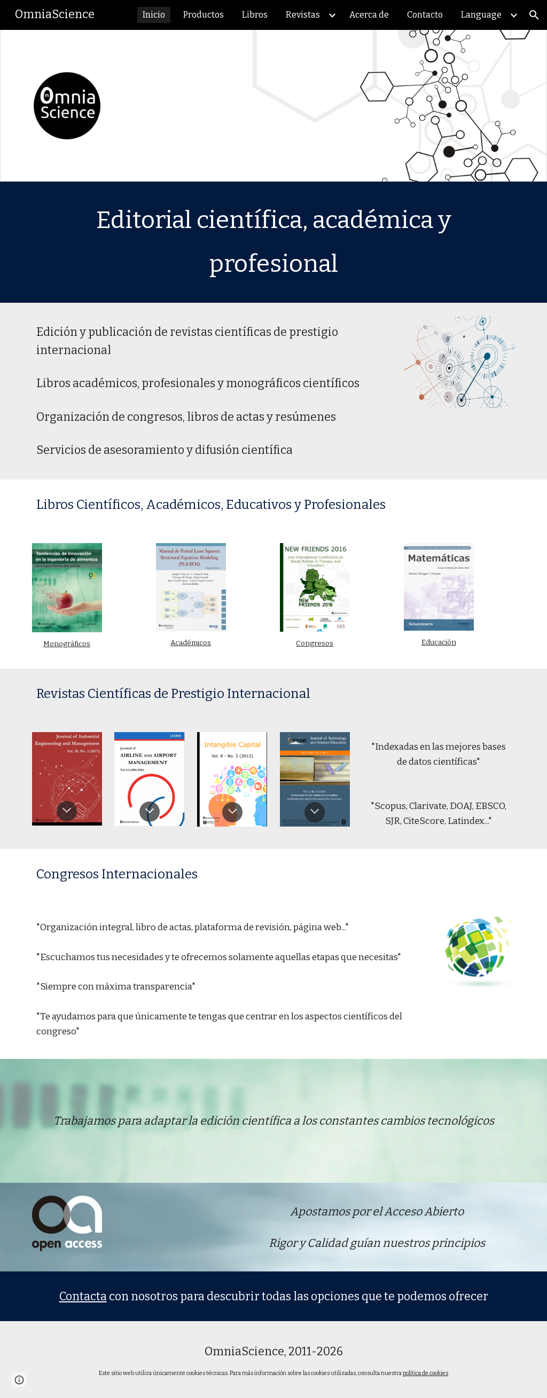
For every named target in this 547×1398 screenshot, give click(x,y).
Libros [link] (255, 15)
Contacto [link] (425, 15)
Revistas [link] (303, 15)
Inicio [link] (154, 15)
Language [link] (481, 15)
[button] (534, 15)
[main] (273, 242)
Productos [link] (203, 15)
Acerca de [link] (369, 15)
